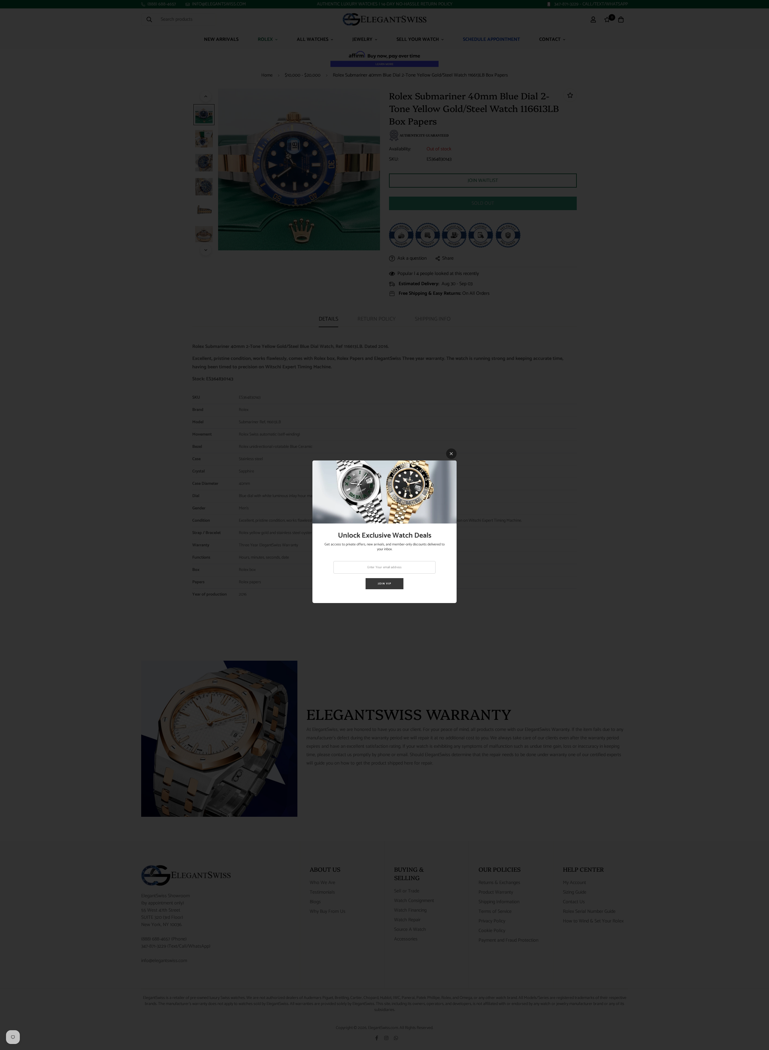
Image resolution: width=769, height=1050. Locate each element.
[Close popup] (451, 453)
